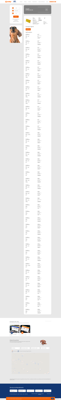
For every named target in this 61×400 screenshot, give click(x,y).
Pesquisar (16, 16)
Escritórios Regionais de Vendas (47, 390)
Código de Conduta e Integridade (41, 394)
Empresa (21, 1)
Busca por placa (16, 21)
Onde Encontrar (35, 1)
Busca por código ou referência (16, 19)
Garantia (29, 1)
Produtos (25, 1)
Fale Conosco (37, 390)
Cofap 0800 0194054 (12, 390)
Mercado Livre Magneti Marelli (28, 29)
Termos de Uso (49, 393)
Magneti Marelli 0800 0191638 (21, 390)
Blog (47, 1)
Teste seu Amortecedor (42, 1)
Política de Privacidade (35, 393)
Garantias (28, 390)
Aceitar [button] (52, 398)
